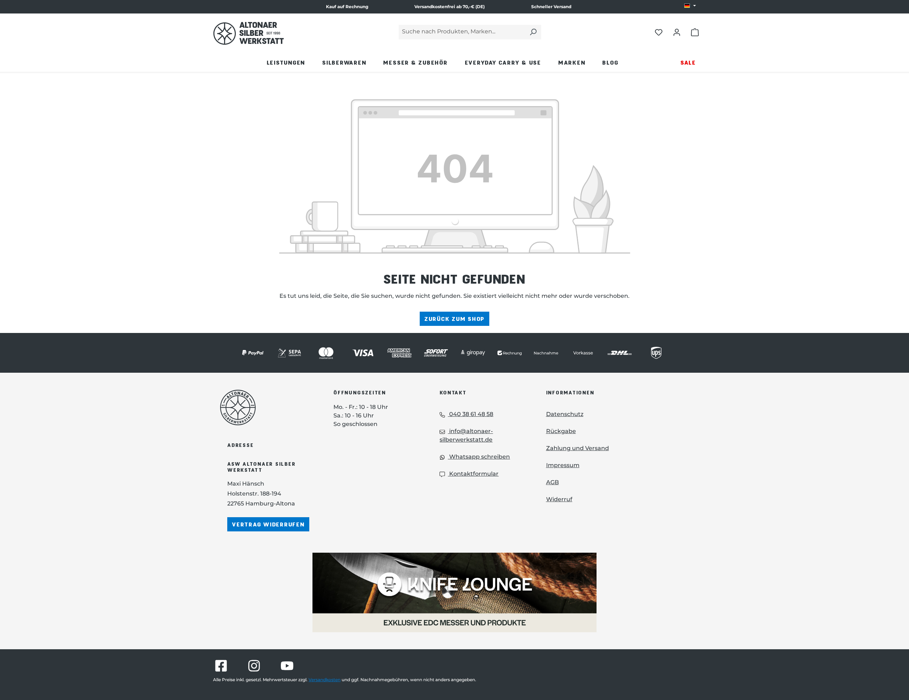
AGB (552, 482)
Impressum (562, 465)
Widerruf (559, 499)
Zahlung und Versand (577, 448)
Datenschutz (564, 414)
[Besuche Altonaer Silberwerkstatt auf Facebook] (221, 666)
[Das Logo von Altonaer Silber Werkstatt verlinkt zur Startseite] (248, 33)
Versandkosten (325, 679)
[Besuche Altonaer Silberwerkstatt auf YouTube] (287, 666)
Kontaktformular (473, 473)
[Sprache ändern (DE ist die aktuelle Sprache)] (690, 6)
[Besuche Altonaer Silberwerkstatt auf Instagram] (254, 666)
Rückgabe (561, 431)
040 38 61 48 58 (470, 414)
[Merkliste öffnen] (659, 32)
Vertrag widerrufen (268, 524)
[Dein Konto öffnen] (677, 32)
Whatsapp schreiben (479, 456)
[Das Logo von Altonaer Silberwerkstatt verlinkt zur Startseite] (266, 407)
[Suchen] (533, 32)
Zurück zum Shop (454, 318)
